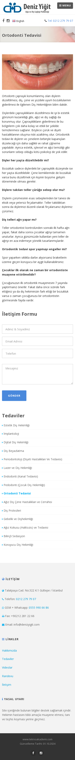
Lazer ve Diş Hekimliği (18, 468)
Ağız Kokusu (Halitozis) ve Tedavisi (26, 527)
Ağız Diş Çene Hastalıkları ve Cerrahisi (28, 502)
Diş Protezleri (12, 510)
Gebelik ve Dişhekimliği (18, 519)
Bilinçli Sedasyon (14, 536)
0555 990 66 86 (39, 607)
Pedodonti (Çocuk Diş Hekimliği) (24, 485)
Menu (66, 5)
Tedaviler (8, 659)
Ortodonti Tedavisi (17, 493)
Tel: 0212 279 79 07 (60, 21)
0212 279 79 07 (26, 599)
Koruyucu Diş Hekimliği (18, 545)
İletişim (6, 685)
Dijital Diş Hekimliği (16, 442)
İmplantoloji (11, 434)
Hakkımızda (9, 650)
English (20, 21)
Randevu (7, 676)
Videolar (7, 667)
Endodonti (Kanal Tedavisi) (21, 476)
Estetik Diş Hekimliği (17, 425)
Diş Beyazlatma (14, 451)
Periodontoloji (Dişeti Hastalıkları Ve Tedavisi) (33, 459)
